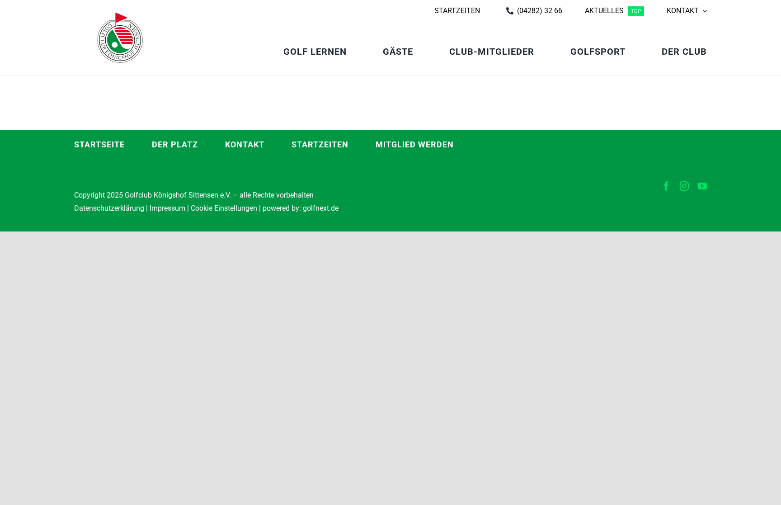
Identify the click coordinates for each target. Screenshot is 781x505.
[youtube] (702, 186)
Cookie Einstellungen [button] (223, 208)
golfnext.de (321, 208)
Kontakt (244, 144)
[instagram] (684, 186)
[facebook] (666, 186)
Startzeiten (320, 144)
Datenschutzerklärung (109, 208)
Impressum (167, 208)
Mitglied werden (415, 144)
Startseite (99, 144)
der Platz (175, 144)
